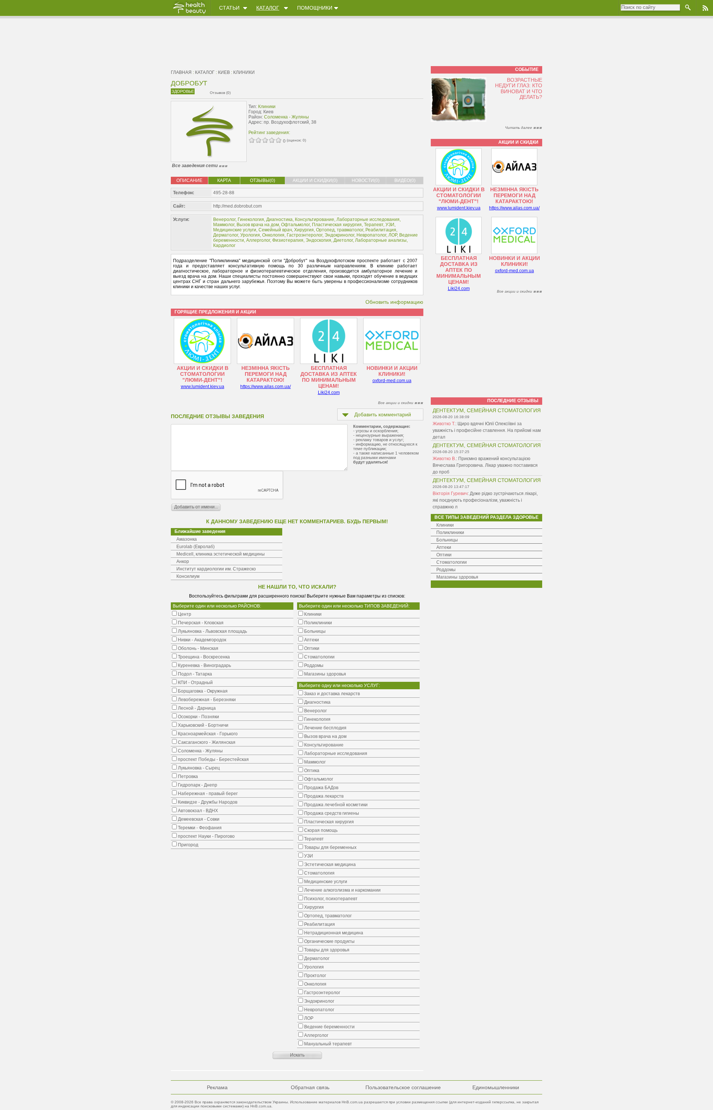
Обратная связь (310, 1087)
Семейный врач (275, 229)
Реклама (217, 1087)
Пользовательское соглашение (403, 1087)
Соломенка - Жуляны (286, 117)
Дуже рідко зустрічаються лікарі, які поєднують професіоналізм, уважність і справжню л (485, 500)
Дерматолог (225, 235)
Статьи (229, 8)
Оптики (444, 554)
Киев (224, 72)
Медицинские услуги (234, 229)
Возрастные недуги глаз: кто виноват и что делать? (518, 88)
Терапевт (373, 224)
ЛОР (392, 235)
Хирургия (304, 229)
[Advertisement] (376, 117)
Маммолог (223, 224)
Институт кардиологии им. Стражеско (216, 569)
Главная (181, 72)
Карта (224, 180)
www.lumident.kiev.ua (202, 386)
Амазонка (186, 539)
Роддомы (446, 569)
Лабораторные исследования (368, 219)
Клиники (244, 72)
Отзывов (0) (220, 93)
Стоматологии (451, 562)
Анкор (182, 561)
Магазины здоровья (457, 577)
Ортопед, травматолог (339, 229)
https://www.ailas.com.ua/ (265, 386)
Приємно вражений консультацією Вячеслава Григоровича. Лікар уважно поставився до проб (485, 465)
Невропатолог (371, 235)
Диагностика (279, 219)
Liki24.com (329, 392)
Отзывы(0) (262, 180)
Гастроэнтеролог (304, 235)
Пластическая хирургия (337, 224)
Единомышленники (495, 1087)
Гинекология (251, 219)
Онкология (273, 235)
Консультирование (314, 219)
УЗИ (389, 224)
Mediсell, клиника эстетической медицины (220, 554)
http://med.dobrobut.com (237, 206)
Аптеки (443, 547)
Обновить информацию (394, 302)
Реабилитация (380, 229)
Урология (250, 235)
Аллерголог (258, 240)
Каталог (267, 8)
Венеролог (224, 219)
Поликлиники (450, 532)
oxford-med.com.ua (391, 380)
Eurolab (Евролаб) (195, 546)
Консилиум (187, 576)
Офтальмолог (295, 224)
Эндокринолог (339, 235)
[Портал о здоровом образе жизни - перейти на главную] (189, 13)
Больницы (447, 540)
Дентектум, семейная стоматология (487, 410)
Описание (189, 180)
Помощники (314, 8)
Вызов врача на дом (258, 224)
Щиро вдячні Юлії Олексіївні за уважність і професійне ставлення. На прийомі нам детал (487, 430)
